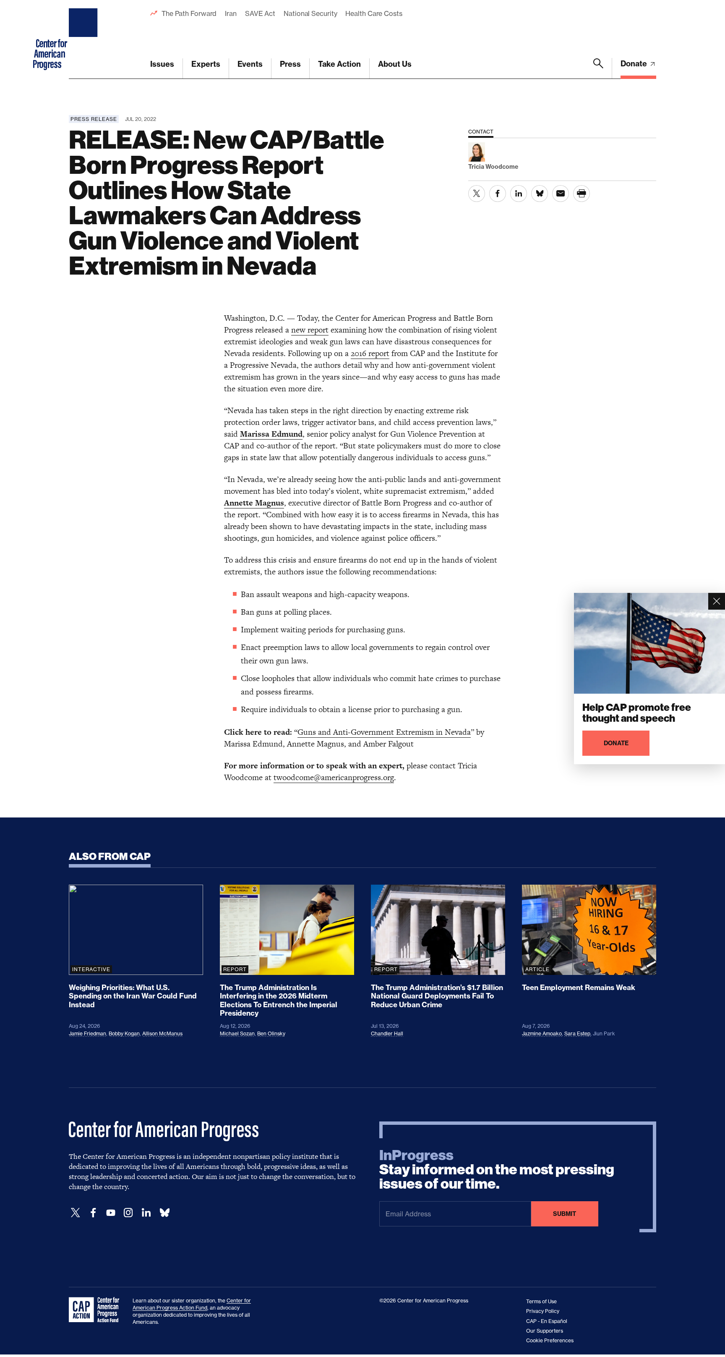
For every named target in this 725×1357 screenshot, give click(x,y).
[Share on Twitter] (476, 193)
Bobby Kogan (124, 1033)
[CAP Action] (96, 1310)
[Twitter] (75, 1212)
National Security (310, 13)
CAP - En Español (546, 1321)
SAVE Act (260, 13)
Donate (635, 63)
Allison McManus (162, 1033)
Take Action (339, 64)
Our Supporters (544, 1331)
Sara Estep (577, 1033)
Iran (231, 13)
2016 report (370, 353)
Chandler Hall (387, 1033)
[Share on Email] (560, 193)
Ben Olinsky (271, 1033)
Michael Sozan (237, 1033)
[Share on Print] (581, 193)
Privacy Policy (542, 1311)
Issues (162, 64)
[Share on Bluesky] (539, 193)
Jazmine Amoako (542, 1033)
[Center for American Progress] (84, 39)
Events (250, 64)
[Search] (598, 68)
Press (290, 64)
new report (310, 329)
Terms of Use (541, 1301)
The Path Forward (189, 13)
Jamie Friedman (87, 1033)
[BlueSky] (164, 1212)
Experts (205, 64)
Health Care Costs (373, 13)
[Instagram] (128, 1212)
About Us (395, 64)
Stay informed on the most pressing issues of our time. (496, 1169)
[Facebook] (93, 1212)
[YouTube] (110, 1212)
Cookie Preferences (550, 1340)
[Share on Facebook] (497, 193)
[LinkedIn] (146, 1212)
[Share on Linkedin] (518, 193)
